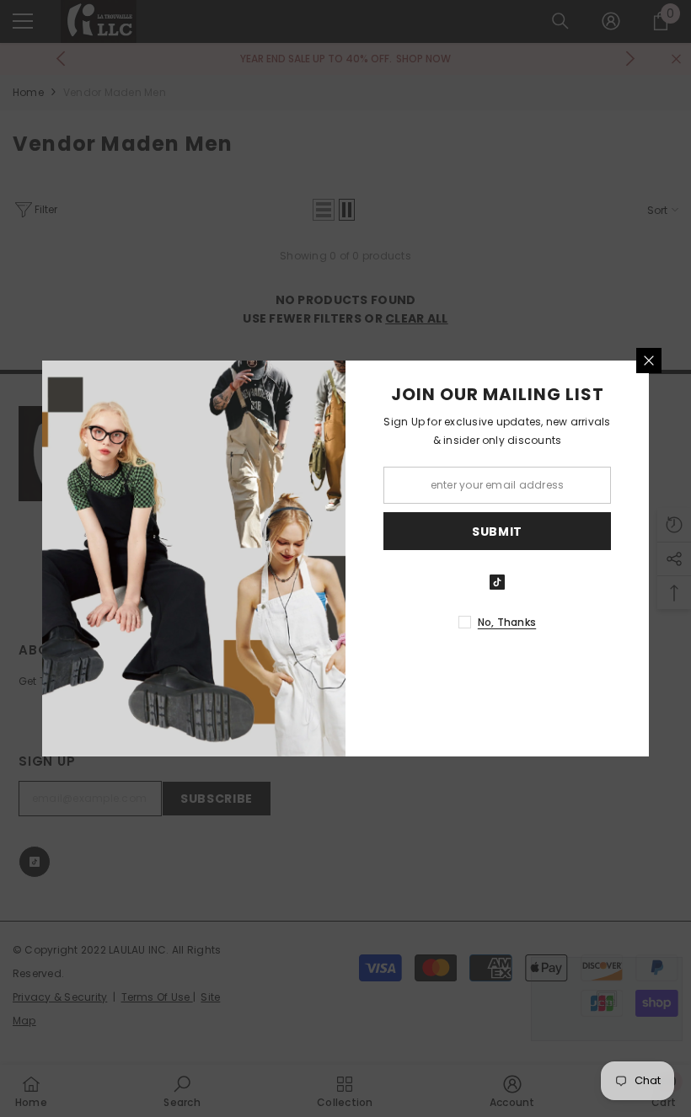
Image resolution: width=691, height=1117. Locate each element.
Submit (497, 531)
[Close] (649, 360)
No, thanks (507, 622)
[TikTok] (497, 582)
